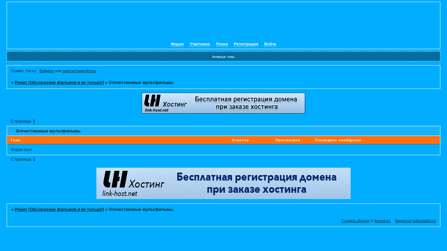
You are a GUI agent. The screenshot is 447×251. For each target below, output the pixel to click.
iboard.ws (382, 221)
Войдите (46, 71)
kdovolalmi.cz (424, 221)
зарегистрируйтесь (79, 71)
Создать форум (355, 221)
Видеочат (403, 221)
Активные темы (223, 57)
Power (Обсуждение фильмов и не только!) (59, 82)
